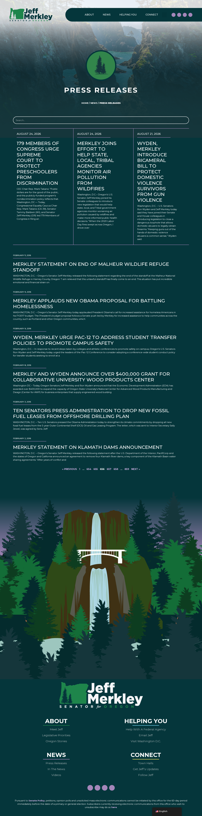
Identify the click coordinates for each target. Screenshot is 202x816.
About (89, 14)
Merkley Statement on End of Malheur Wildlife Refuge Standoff (91, 267)
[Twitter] (190, 15)
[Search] (185, 120)
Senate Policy (37, 800)
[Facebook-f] (174, 15)
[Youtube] (185, 15)
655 (95, 469)
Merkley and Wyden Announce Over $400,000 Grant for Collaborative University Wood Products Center (91, 376)
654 (89, 469)
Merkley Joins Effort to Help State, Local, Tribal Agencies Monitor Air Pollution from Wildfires (96, 165)
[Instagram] (179, 15)
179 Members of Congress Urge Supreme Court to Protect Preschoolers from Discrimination (38, 163)
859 (127, 469)
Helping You (128, 14)
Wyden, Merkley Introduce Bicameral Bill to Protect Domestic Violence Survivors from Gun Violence (152, 171)
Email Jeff (146, 735)
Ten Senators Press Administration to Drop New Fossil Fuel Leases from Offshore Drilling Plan (91, 413)
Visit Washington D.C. (146, 741)
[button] (164, 14)
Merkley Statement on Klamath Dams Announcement (88, 447)
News (106, 14)
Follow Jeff (145, 774)
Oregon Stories (56, 741)
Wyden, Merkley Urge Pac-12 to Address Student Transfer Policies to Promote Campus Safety (94, 340)
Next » (135, 469)
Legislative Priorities (56, 735)
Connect (152, 14)
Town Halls (145, 763)
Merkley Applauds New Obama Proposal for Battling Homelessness (89, 303)
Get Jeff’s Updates (146, 769)
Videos (56, 774)
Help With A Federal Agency (146, 729)
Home (84, 103)
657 (109, 469)
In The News (56, 769)
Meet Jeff (56, 729)
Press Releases (56, 763)
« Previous (69, 469)
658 (116, 469)
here (114, 807)
